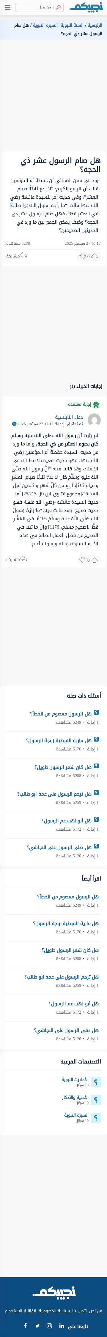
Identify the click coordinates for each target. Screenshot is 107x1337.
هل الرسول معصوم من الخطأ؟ (61, 713)
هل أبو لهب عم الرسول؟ (67, 820)
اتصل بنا (79, 1311)
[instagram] (49, 1327)
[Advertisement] (53, 98)
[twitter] (37, 1327)
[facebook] (25, 1327)
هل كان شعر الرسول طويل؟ (63, 767)
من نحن (96, 1311)
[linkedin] (61, 1327)
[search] (57, 7)
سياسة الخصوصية (54, 1311)
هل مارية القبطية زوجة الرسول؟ (59, 740)
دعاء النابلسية (69, 417)
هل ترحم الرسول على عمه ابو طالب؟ (55, 794)
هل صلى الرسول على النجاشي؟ (60, 847)
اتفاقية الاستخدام (20, 1311)
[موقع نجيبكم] (85, 7)
